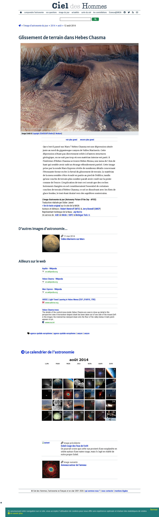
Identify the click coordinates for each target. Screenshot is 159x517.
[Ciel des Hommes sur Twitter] (129, 12)
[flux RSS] (133, 12)
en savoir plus (16, 513)
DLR (45, 133)
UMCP (97, 209)
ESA (41, 133)
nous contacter (107, 491)
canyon (79, 333)
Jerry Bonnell (88, 209)
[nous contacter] (137, 12)
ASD (57, 215)
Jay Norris (77, 212)
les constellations (100, 12)
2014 (53, 25)
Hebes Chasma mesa (50, 310)
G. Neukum (57, 133)
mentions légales (121, 491)
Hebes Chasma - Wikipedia (52, 279)
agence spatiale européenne (41, 333)
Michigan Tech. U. (82, 215)
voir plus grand (71, 139)
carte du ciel (86, 12)
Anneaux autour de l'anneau (73, 465)
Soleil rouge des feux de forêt (74, 445)
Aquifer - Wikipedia (49, 268)
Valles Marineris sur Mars (72, 239)
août (60, 25)
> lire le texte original (51, 205)
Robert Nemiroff (67, 209)
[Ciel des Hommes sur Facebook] (124, 12)
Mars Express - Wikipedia (52, 289)
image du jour (64, 12)
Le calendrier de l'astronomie (49, 352)
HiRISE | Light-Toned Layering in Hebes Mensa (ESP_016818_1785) (68, 299)
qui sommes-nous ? (92, 491)
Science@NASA (115, 12)
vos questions (51, 12)
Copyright (35, 133)
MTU (78, 209)
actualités (75, 12)
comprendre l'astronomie (34, 12)
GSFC (71, 215)
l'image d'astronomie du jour (36, 25)
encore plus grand (87, 139)
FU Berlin (50, 133)
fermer (154, 509)
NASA (64, 215)
